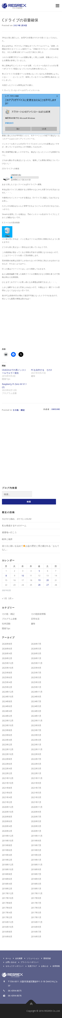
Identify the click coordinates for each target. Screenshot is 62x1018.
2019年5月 (36, 850)
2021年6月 (7, 792)
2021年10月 (7, 783)
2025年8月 (7, 672)
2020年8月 (7, 816)
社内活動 (6, 623)
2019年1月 (36, 859)
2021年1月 (36, 802)
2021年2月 (7, 802)
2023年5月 (36, 735)
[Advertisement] (27, 323)
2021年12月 (7, 778)
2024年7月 (36, 701)
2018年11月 (36, 864)
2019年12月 (7, 835)
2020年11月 (36, 807)
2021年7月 (36, 787)
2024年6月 (7, 706)
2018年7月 (36, 874)
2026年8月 (7, 643)
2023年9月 (36, 725)
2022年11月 (36, 749)
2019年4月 (7, 854)
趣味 (33, 623)
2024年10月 (7, 696)
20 (47, 580)
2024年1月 (36, 715)
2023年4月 (7, 739)
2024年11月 (36, 691)
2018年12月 (7, 864)
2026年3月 (36, 653)
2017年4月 (7, 912)
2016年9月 (36, 926)
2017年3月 (36, 912)
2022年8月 (7, 759)
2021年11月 (36, 778)
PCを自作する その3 (41, 369)
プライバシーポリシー (30, 962)
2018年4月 (7, 883)
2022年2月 (7, 773)
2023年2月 (7, 744)
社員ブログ (32, 966)
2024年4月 (7, 711)
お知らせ (44, 966)
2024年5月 (36, 706)
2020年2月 (7, 830)
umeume (55, 409)
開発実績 (47, 958)
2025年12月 (7, 663)
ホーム (8, 958)
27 (47, 584)
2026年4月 (7, 653)
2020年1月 (36, 830)
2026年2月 (7, 658)
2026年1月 (36, 658)
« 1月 (4, 598)
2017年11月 (36, 893)
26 (39, 584)
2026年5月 (36, 648)
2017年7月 (36, 902)
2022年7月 (36, 759)
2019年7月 (36, 845)
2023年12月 (7, 720)
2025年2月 (7, 687)
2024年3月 (36, 711)
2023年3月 (36, 739)
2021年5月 (36, 792)
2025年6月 (7, 677)
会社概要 (18, 958)
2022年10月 (7, 754)
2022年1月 (36, 773)
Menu (57, 5)
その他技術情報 (38, 613)
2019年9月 (36, 840)
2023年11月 (36, 720)
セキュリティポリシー (15, 966)
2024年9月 (36, 696)
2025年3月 (36, 682)
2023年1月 (36, 744)
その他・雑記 (19, 410)
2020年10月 (7, 811)
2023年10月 (7, 725)
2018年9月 (36, 869)
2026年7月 (36, 643)
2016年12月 (7, 922)
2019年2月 (7, 859)
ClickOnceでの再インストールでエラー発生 (14, 371)
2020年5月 (36, 821)
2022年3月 (36, 768)
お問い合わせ (11, 962)
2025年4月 (7, 682)
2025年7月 (36, 672)
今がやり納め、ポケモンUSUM (16, 518)
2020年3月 (36, 826)
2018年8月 (7, 874)
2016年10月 (7, 926)
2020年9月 (36, 811)
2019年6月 (7, 850)
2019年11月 (36, 835)
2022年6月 (7, 763)
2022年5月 (36, 763)
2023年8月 (7, 730)
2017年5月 (36, 907)
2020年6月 (7, 821)
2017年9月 (36, 898)
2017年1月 (36, 917)
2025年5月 (36, 677)
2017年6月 (7, 907)
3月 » (10, 598)
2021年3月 (36, 797)
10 (23, 575)
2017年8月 (7, 902)
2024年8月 (7, 701)
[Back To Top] (31, 1004)
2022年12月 (7, 749)
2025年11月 (36, 663)
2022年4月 (7, 768)
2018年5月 (36, 878)
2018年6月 (7, 878)
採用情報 (56, 966)
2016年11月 (36, 922)
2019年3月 (36, 854)
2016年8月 (7, 931)
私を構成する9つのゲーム (14, 525)
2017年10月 (7, 898)
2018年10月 (7, 869)
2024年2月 (7, 715)
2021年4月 (7, 797)
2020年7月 (36, 816)
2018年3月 (36, 883)
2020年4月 (7, 826)
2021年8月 (7, 787)
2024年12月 (7, 691)
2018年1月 (36, 888)
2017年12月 (7, 893)
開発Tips (6, 628)
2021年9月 (36, 783)
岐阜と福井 (7, 539)
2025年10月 (7, 667)
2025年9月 (36, 667)
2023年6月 (7, 735)
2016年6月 (7, 936)
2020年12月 (7, 807)
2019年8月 (7, 845)
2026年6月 (7, 648)
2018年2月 (7, 888)
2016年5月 (36, 936)
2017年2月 (7, 917)
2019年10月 (7, 840)
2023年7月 (36, 730)
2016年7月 (36, 931)
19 (39, 580)
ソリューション (33, 958)
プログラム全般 (9, 618)
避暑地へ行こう (9, 532)
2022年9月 (36, 754)
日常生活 (35, 618)
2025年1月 (36, 687)
